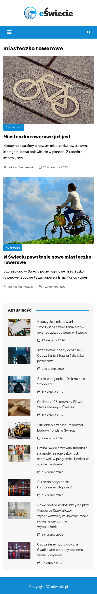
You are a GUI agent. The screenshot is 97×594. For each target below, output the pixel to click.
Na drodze (13, 247)
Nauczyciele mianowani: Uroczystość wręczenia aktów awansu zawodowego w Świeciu (62, 327)
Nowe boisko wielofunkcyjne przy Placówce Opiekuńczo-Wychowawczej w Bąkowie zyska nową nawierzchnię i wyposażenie (63, 516)
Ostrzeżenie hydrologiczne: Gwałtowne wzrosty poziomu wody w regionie (60, 549)
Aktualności (14, 127)
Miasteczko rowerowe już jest (37, 136)
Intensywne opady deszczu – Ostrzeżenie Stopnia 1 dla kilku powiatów (60, 355)
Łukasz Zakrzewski (21, 167)
